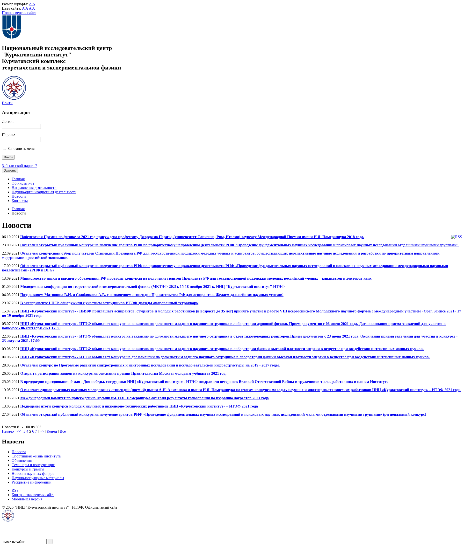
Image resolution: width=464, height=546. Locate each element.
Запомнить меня (21, 148)
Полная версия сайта (19, 13)
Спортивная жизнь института (36, 456)
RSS (15, 490)
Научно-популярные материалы (38, 478)
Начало (8, 431)
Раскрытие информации (31, 482)
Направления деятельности (34, 188)
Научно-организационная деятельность (44, 192)
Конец (52, 431)
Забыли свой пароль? (19, 166)
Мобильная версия (27, 499)
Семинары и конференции (33, 465)
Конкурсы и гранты (28, 469)
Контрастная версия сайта (33, 495)
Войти (7, 103)
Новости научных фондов (33, 473)
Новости (19, 196)
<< (18, 431)
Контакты (20, 201)
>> (42, 431)
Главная (18, 179)
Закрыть (10, 170)
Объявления (22, 460)
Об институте (23, 183)
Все (63, 431)
